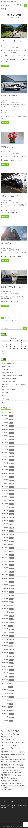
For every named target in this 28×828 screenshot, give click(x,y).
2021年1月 (7, 544)
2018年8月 (7, 642)
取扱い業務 (5, 369)
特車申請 (9, 770)
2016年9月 (7, 720)
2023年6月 (7, 446)
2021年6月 (7, 527)
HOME (11, 17)
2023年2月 (7, 460)
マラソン (17, 745)
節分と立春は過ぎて (9, 95)
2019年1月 (7, 626)
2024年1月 (7, 422)
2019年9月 (7, 598)
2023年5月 (7, 449)
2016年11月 (7, 714)
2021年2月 (7, 541)
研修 (19, 770)
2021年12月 (8, 507)
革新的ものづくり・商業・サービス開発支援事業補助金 (13, 786)
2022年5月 (7, 490)
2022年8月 (7, 480)
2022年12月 (8, 466)
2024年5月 (7, 412)
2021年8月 (7, 521)
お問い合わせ (5, 399)
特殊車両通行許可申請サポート (10, 378)
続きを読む (5, 66)
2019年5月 (7, 612)
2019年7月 (7, 605)
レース (23, 50)
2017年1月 (7, 707)
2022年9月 (7, 477)
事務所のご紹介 (6, 366)
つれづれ (5, 50)
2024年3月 (7, 416)
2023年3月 (7, 456)
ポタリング (7, 745)
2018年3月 (7, 659)
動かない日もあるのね (10, 196)
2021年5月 (7, 531)
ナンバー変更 (21, 742)
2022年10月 (8, 473)
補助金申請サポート (7, 392)
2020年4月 (7, 575)
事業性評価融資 (21, 754)
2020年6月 (7, 568)
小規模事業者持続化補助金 (11, 759)
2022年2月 (7, 500)
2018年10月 (8, 636)
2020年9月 (7, 558)
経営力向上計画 (7, 772)
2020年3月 (7, 578)
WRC (5, 731)
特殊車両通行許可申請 (18, 767)
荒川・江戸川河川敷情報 (8, 389)
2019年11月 (7, 592)
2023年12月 (7, 426)
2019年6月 (7, 609)
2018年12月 (8, 629)
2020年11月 (8, 551)
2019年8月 (7, 602)
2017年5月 (7, 693)
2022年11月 (8, 470)
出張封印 (6, 757)
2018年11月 (7, 632)
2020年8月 (7, 561)
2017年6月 (7, 690)
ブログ (14, 104)
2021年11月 (7, 510)
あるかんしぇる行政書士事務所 (11, 48)
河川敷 (21, 765)
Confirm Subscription (8, 363)
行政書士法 (14, 778)
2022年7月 (7, 483)
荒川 (14, 775)
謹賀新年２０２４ (8, 147)
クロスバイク (7, 737)
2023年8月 (7, 439)
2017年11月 (7, 673)
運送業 (13, 783)
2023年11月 (7, 429)
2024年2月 (7, 419)
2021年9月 (7, 517)
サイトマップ (5, 402)
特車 (4, 770)
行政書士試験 (7, 298)
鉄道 (19, 783)
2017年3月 (7, 700)
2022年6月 (7, 487)
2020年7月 (7, 565)
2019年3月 (7, 619)
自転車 (10, 50)
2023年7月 (7, 443)
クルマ (4, 104)
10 (6, 320)
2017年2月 (7, 703)
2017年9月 (7, 680)
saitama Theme (15, 826)
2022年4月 (7, 493)
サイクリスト (9, 739)
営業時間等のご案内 (7, 372)
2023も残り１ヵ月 (9, 243)
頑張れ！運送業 (7, 789)
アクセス (4, 396)
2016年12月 (8, 710)
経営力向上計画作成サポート (9, 381)
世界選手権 (22, 752)
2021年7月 (7, 524)
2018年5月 (7, 653)
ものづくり (7, 734)
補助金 (15, 781)
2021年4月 (7, 534)
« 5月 (2, 353)
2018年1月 (7, 666)
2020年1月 (7, 585)
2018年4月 (7, 656)
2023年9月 (7, 436)
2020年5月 (7, 571)
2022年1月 (7, 504)
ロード (17, 748)
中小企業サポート (9, 754)
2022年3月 (7, 497)
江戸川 (13, 765)
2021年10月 (8, 514)
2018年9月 (7, 639)
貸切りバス (22, 781)
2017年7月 (7, 687)
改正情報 (23, 759)
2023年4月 (7, 453)
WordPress (9, 826)
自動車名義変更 (18, 772)
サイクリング (9, 742)
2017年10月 (7, 676)
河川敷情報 (7, 767)
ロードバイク (7, 52)
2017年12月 (7, 670)
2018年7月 (7, 646)
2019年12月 (8, 588)
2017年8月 (7, 683)
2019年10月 (8, 595)
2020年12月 (8, 548)
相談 (15, 770)
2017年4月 (7, 697)
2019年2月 (7, 622)
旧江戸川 (6, 762)
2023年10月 (7, 433)
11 (9, 320)
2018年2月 (7, 663)
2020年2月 (7, 582)
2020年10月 (8, 554)
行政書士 (7, 778)
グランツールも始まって (11, 41)
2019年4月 (7, 615)
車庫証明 (6, 783)
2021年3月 (7, 538)
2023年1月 (7, 463)
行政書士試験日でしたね (11, 287)
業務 (18, 104)
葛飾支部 (21, 775)
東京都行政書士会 (16, 762)
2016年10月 (7, 717)
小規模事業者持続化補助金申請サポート (12, 375)
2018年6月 (7, 649)
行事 (13, 50)
